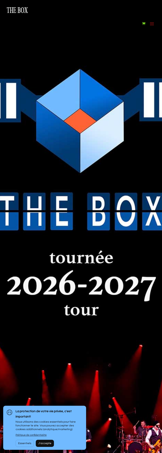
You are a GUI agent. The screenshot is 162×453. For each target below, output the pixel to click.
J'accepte (44, 443)
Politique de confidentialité (31, 435)
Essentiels (24, 443)
